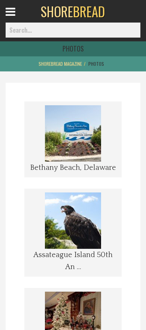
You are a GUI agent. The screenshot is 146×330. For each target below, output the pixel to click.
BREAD (73, 11)
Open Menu (20, 18)
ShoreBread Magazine (60, 64)
